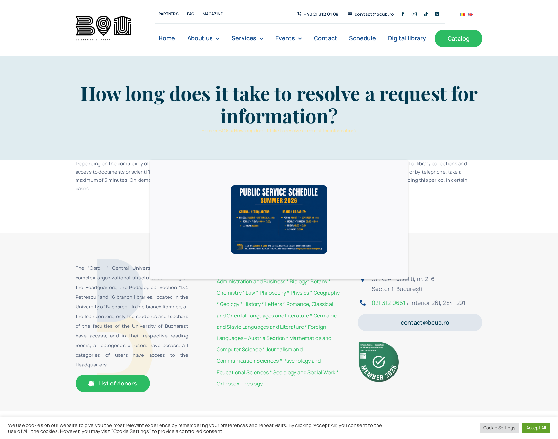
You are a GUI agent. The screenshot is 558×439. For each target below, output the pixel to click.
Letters (273, 303)
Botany (318, 281)
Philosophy (273, 292)
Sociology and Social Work (304, 372)
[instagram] (414, 14)
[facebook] (402, 14)
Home (208, 130)
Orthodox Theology (240, 383)
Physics (300, 292)
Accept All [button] (536, 428)
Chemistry (229, 292)
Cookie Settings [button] (499, 428)
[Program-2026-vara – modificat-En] (279, 187)
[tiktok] (425, 14)
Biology (298, 281)
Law (250, 292)
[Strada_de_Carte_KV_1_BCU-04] (103, 18)
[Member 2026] (379, 343)
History (252, 303)
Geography (327, 292)
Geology (229, 303)
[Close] (395, 171)
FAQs (224, 130)
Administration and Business (251, 281)
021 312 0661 (388, 303)
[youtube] (437, 14)
